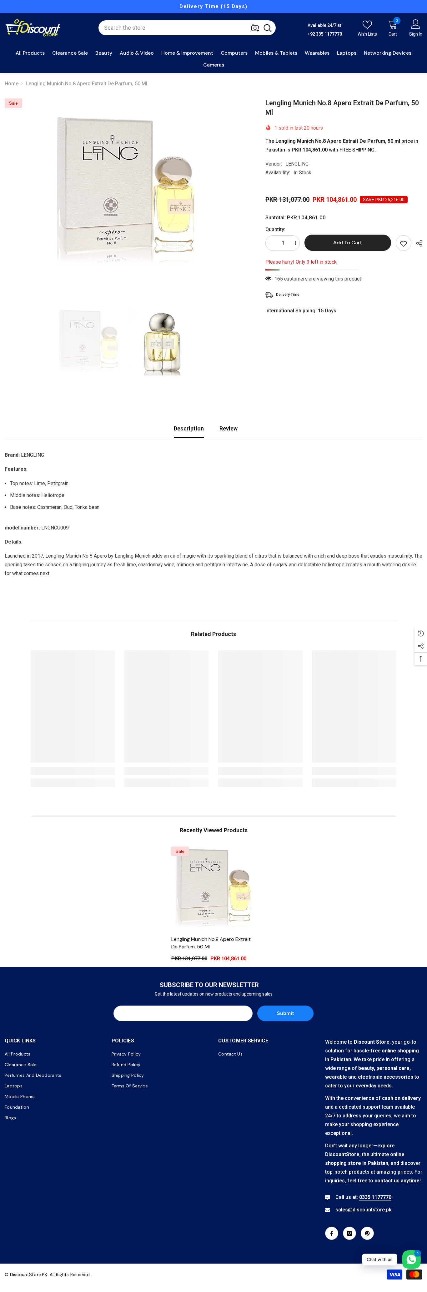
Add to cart (347, 242)
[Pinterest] (367, 1233)
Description (189, 428)
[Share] (416, 243)
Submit (285, 1013)
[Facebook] (331, 1233)
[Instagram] (349, 1233)
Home (11, 84)
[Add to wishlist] (403, 243)
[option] (126, 192)
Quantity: (275, 229)
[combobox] (178, 27)
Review (228, 428)
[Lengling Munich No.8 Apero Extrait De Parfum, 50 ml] (213, 889)
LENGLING (297, 164)
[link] (73, 771)
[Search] (187, 27)
